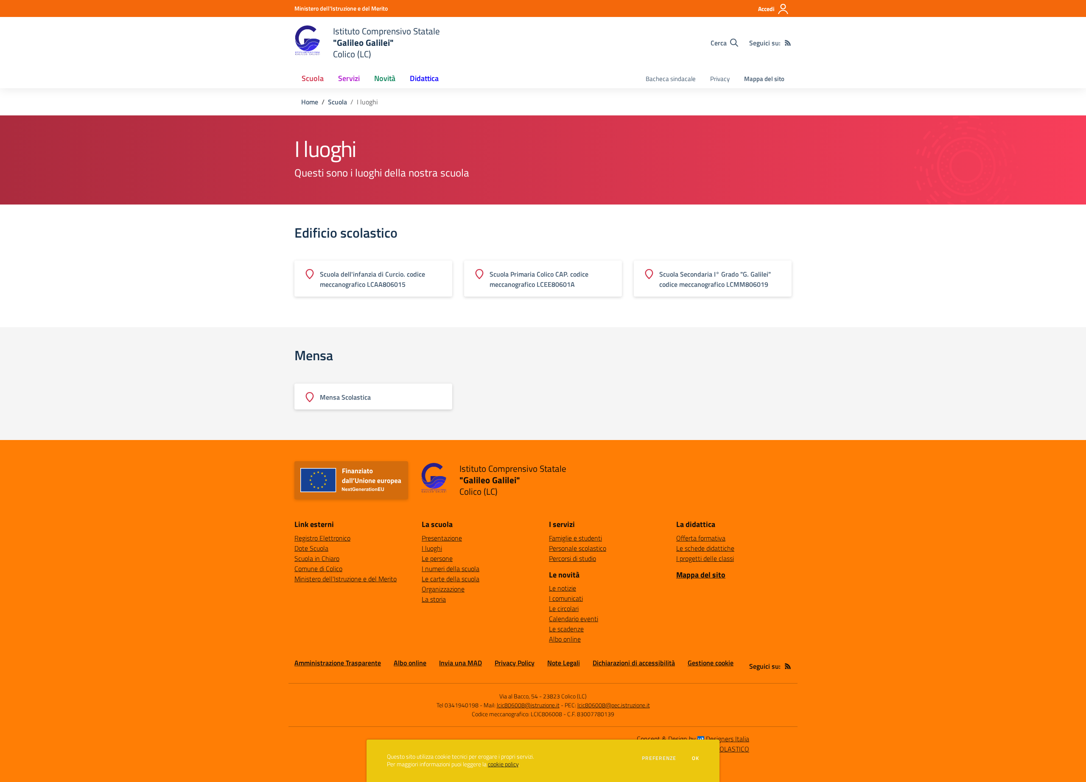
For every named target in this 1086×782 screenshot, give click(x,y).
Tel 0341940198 (458, 705)
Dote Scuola (311, 548)
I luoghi (432, 548)
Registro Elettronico (322, 538)
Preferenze (659, 758)
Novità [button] (384, 78)
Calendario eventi (573, 619)
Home (309, 102)
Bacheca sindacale (671, 79)
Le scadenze (566, 629)
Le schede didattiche (705, 548)
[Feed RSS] (788, 43)
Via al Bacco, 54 (518, 696)
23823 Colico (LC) (565, 696)
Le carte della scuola (450, 579)
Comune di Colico (318, 568)
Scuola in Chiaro (316, 558)
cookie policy (503, 764)
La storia (434, 599)
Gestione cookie (710, 663)
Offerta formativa (700, 538)
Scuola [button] (313, 78)
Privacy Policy (515, 663)
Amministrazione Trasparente (337, 663)
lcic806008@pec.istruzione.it (613, 705)
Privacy (720, 79)
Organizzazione (443, 589)
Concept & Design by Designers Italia (693, 739)
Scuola (337, 102)
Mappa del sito (764, 79)
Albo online (565, 639)
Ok (696, 758)
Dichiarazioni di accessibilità (634, 663)
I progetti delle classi (705, 558)
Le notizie (562, 588)
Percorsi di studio (572, 558)
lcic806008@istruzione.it (528, 705)
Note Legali (563, 663)
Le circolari (564, 608)
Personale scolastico (577, 548)
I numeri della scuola (450, 568)
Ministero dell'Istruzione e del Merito (345, 579)
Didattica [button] (424, 78)
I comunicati (566, 598)
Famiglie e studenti (575, 538)
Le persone (437, 558)
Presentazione (442, 538)
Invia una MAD (460, 663)
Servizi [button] (349, 78)
